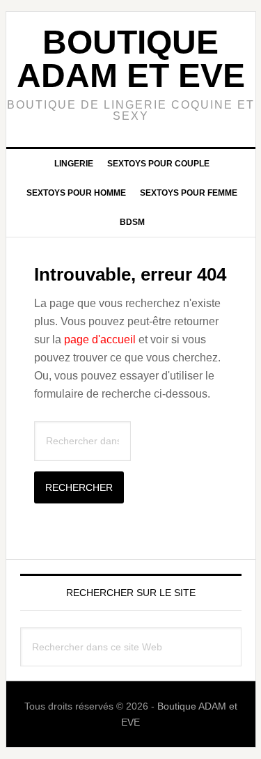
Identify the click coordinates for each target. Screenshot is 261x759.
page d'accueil (100, 339)
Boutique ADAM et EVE (131, 59)
